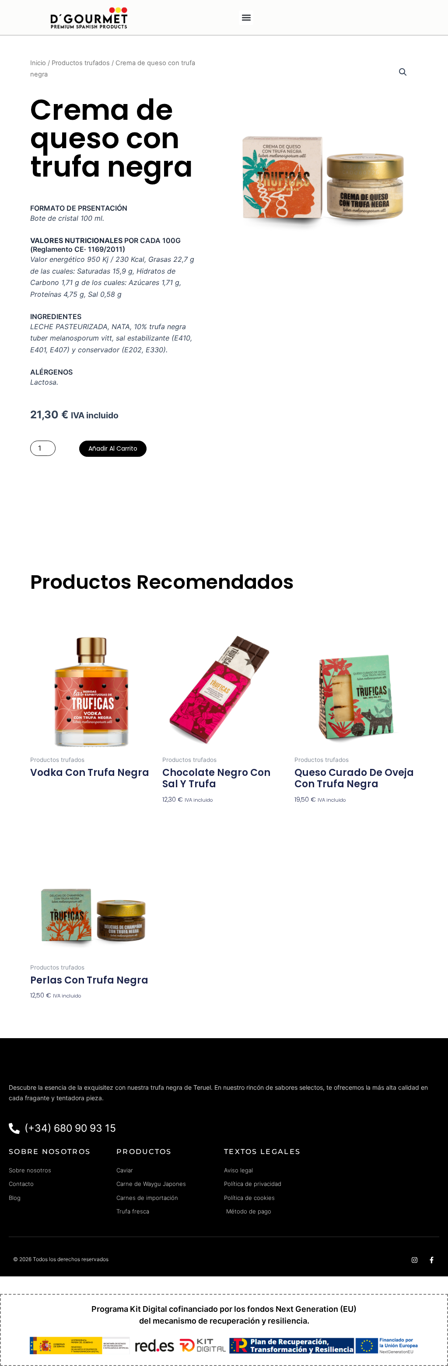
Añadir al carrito (112, 448)
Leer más (43, 789)
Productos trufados (81, 63)
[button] (246, 17)
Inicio (38, 63)
